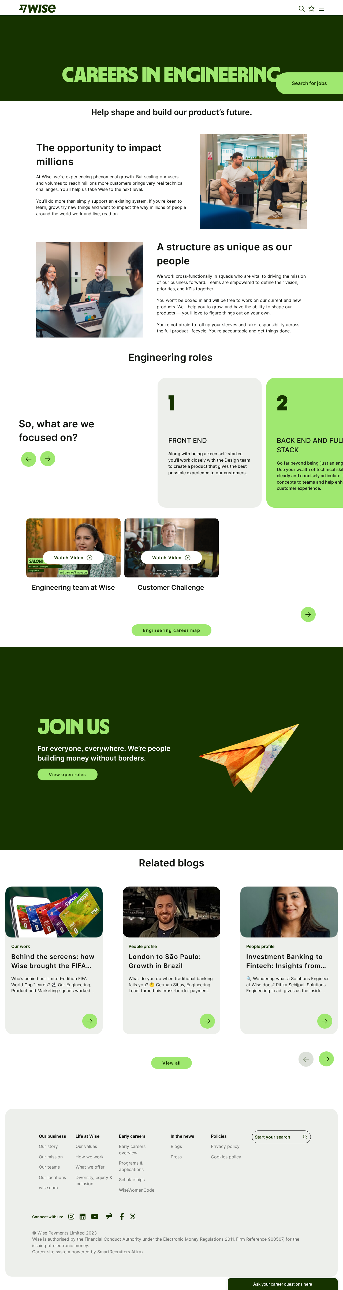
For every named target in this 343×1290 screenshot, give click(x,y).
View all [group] (171, 1063)
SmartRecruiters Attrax (120, 1251)
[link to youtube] (94, 1217)
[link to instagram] (71, 1217)
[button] (302, 9)
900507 (275, 1239)
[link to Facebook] (122, 1217)
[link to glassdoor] (109, 1217)
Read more (89, 1021)
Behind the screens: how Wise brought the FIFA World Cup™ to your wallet (53, 961)
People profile (143, 946)
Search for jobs (309, 83)
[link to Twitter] (132, 1217)
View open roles (67, 774)
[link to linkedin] (82, 1217)
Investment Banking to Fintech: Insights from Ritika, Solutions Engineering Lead (284, 961)
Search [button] (306, 1136)
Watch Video (69, 557)
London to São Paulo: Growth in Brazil (165, 961)
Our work (20, 946)
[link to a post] (54, 912)
